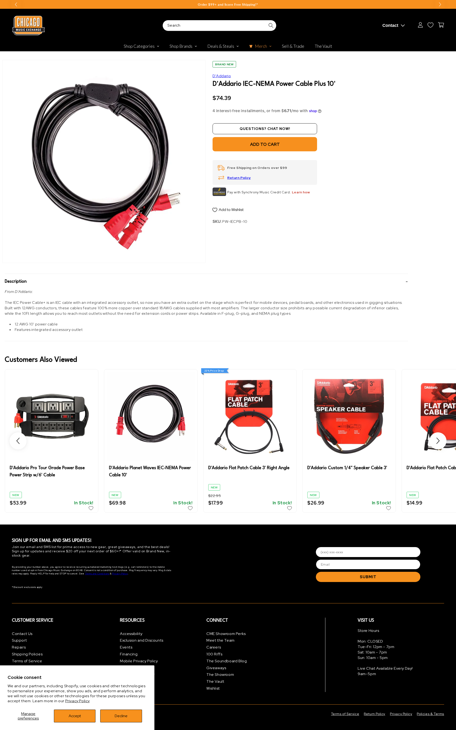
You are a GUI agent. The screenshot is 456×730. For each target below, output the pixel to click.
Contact (390, 25)
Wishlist (213, 688)
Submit (368, 576)
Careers (213, 647)
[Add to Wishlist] (91, 508)
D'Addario (222, 75)
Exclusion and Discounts (141, 640)
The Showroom (220, 674)
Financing (129, 654)
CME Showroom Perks (226, 633)
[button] (206, 281)
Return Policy (239, 178)
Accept (75, 715)
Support (19, 640)
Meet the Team (220, 640)
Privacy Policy (77, 700)
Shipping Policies (27, 654)
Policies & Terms (430, 714)
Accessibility (131, 633)
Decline (121, 715)
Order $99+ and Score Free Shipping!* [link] (228, 4)
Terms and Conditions (97, 573)
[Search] (271, 25)
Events (126, 647)
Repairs (19, 647)
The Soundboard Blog (226, 660)
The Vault (215, 681)
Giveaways (216, 667)
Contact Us (22, 633)
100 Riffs (214, 654)
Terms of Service (27, 660)
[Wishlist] (430, 25)
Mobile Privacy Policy (139, 660)
